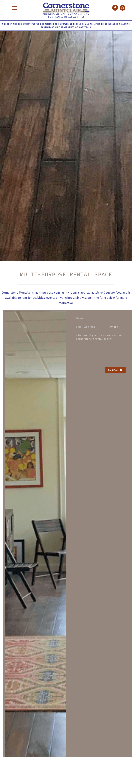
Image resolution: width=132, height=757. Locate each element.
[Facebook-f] (115, 8)
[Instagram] (122, 8)
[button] (15, 8)
